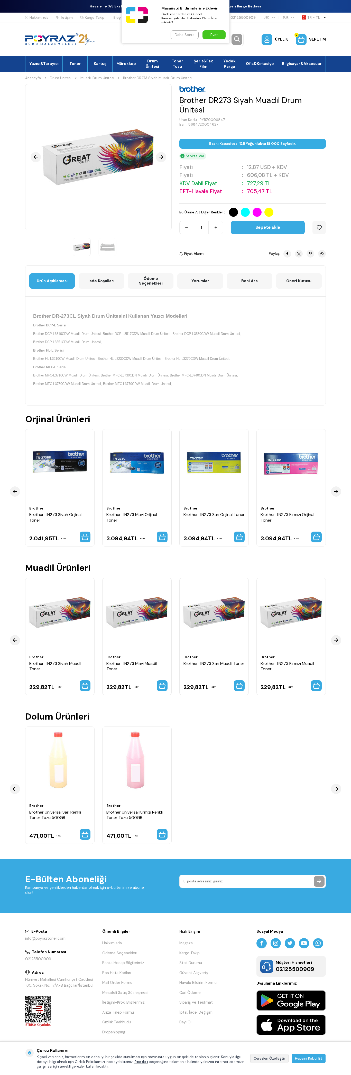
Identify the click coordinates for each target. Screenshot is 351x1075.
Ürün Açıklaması (52, 281)
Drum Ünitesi (152, 64)
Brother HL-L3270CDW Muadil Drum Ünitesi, (197, 359)
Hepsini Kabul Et (308, 1058)
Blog (117, 17)
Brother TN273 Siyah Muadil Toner (55, 666)
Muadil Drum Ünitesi (97, 78)
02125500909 (243, 17)
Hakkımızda (39, 17)
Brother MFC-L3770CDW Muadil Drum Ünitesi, (137, 384)
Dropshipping (113, 1032)
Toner (75, 63)
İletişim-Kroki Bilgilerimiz (123, 1002)
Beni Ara (249, 281)
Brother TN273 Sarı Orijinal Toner (214, 514)
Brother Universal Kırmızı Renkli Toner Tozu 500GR (134, 814)
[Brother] (192, 89)
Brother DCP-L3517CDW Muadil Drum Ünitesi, (137, 334)
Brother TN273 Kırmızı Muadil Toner (287, 666)
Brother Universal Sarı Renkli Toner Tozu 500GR (55, 814)
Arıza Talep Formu (118, 1012)
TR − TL (313, 17)
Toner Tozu (177, 64)
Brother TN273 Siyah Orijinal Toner (55, 517)
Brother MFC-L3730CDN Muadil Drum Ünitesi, (135, 375)
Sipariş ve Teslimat (196, 1002)
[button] (36, 157)
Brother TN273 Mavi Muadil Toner (131, 666)
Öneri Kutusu (298, 281)
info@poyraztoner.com (45, 938)
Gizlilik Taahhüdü (116, 1022)
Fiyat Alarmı (194, 253)
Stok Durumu (190, 962)
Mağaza (186, 943)
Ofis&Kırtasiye (260, 63)
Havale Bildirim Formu (198, 982)
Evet (214, 34)
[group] (98, 157)
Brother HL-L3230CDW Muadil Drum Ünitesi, (130, 359)
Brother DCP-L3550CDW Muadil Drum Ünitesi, (206, 334)
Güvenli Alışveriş (193, 972)
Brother (36, 508)
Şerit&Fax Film (203, 64)
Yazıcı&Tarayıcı (44, 63)
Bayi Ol (185, 1022)
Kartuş (100, 63)
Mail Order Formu (117, 982)
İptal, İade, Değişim (196, 1012)
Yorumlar (200, 281)
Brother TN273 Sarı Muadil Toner (213, 663)
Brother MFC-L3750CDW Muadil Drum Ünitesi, (67, 384)
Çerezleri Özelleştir (269, 1058)
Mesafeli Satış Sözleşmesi (125, 992)
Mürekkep (126, 63)
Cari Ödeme (190, 992)
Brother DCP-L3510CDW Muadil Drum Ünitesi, (67, 334)
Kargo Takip (95, 17)
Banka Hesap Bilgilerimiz (123, 962)
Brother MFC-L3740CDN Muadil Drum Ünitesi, (204, 375)
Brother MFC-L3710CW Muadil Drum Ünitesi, (66, 375)
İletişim (67, 17)
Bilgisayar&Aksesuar (302, 63)
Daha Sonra (185, 34)
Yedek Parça (229, 64)
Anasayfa (33, 78)
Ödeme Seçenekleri (151, 281)
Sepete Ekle (267, 227)
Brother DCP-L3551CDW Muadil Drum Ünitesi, (67, 342)
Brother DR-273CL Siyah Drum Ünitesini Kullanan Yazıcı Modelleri (110, 316)
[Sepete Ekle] (85, 537)
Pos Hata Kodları (116, 972)
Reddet (141, 1061)
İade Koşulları (101, 281)
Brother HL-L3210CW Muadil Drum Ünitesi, (65, 359)
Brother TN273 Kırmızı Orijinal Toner (287, 517)
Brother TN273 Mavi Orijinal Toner (131, 517)
